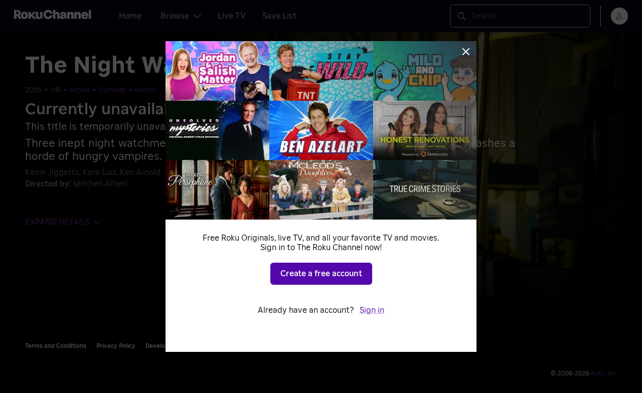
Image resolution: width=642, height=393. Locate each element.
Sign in (372, 310)
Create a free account (321, 274)
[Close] (466, 52)
